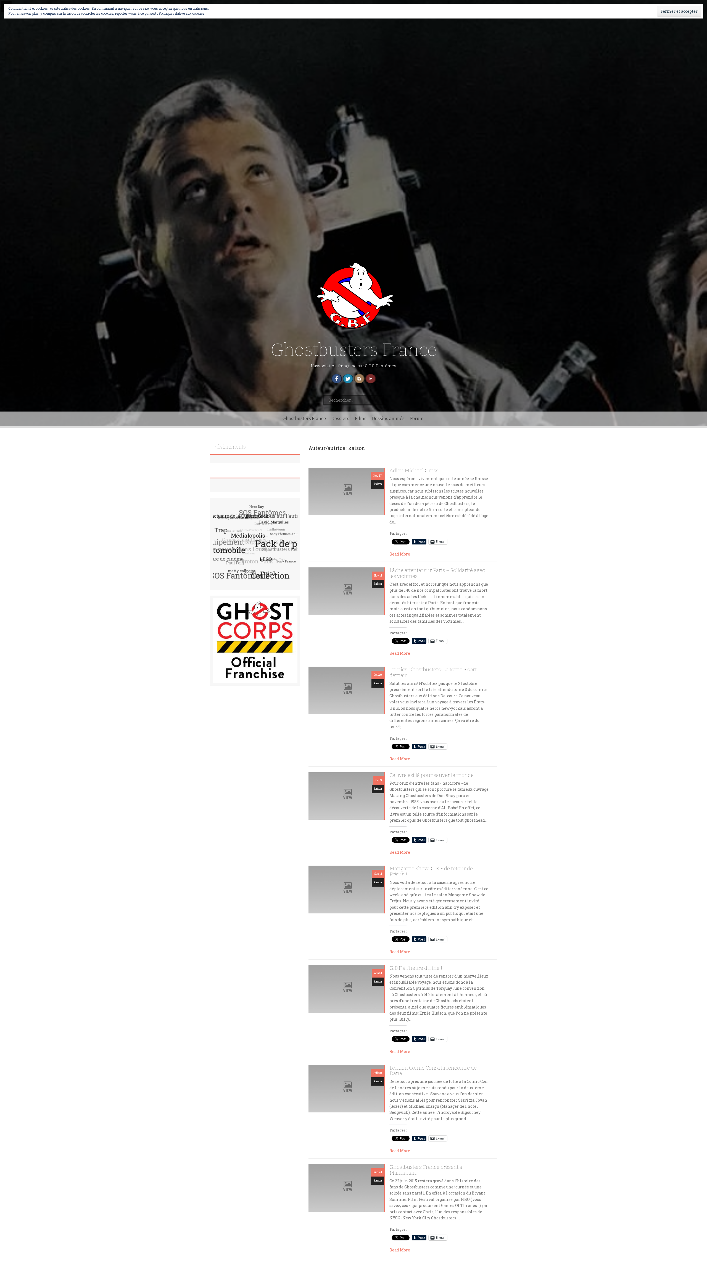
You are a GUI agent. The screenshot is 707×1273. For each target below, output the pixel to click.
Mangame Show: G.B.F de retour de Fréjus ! (431, 872)
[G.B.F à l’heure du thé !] (346, 988)
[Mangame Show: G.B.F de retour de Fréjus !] (346, 889)
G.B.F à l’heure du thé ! (415, 968)
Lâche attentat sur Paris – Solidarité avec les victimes (437, 573)
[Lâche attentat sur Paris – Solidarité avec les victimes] (346, 590)
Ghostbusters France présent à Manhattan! (425, 1170)
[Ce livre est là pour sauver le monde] (346, 795)
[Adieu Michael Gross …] (346, 491)
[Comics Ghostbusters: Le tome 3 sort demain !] (346, 690)
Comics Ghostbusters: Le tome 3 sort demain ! (433, 673)
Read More (399, 554)
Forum (417, 418)
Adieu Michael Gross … (416, 471)
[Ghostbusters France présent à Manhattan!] (346, 1187)
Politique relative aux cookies (181, 13)
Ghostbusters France (354, 350)
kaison (378, 484)
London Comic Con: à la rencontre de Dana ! (433, 1071)
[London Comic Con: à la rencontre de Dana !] (346, 1088)
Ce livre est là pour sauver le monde (431, 775)
